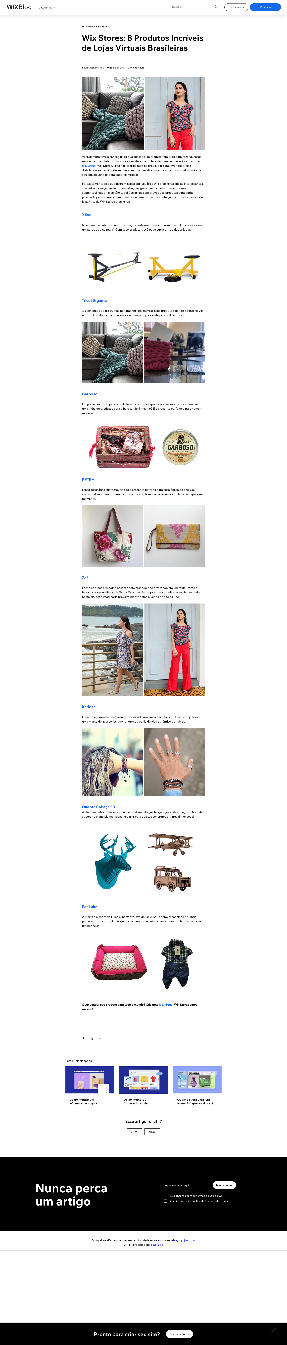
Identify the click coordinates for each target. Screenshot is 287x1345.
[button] (274, 1330)
